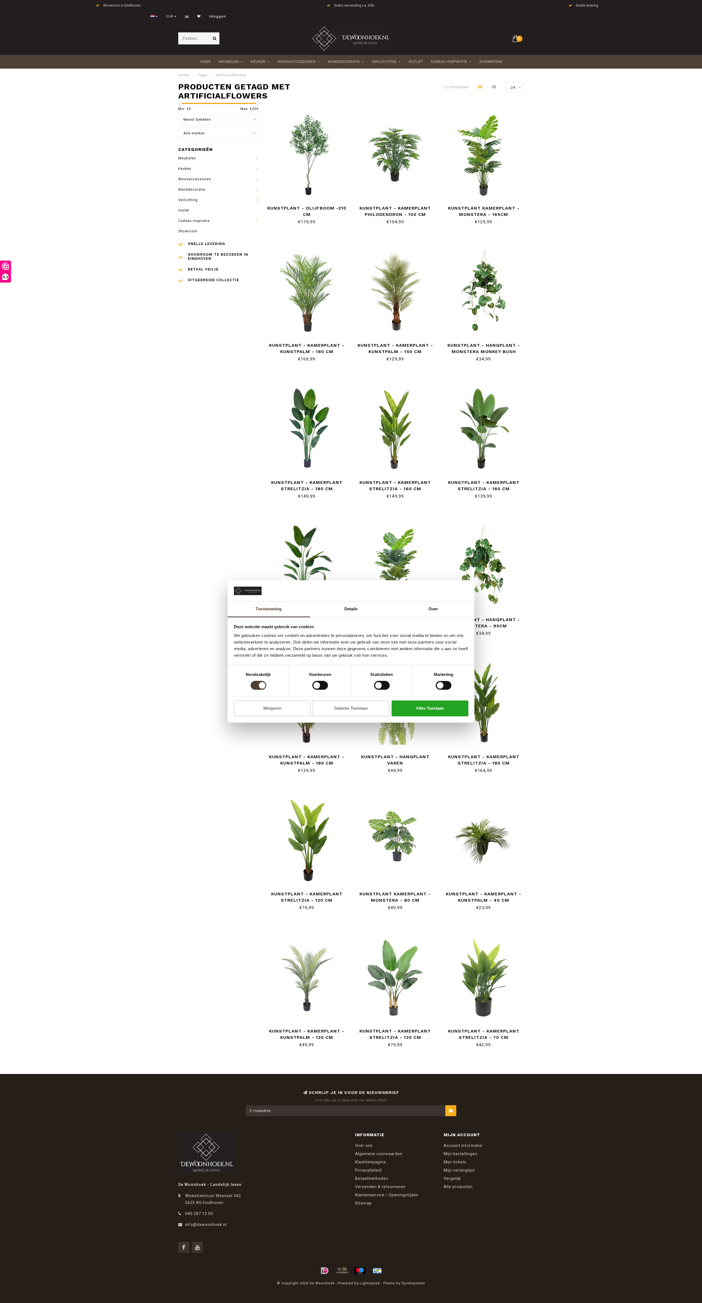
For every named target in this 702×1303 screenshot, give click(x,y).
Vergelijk (452, 1178)
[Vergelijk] (187, 16)
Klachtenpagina (370, 1162)
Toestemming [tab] (269, 609)
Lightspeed (370, 1283)
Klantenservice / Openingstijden (386, 1195)
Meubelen (229, 62)
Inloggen (217, 16)
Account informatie (463, 1145)
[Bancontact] (377, 1271)
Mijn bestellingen (460, 1154)
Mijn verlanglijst (459, 1170)
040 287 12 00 (199, 1213)
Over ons (364, 1145)
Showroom (490, 62)
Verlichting (384, 62)
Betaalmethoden (371, 1178)
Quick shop (309, 206)
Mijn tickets (455, 1162)
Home (205, 62)
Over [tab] (433, 609)
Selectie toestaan (351, 708)
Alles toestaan (430, 708)
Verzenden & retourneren (380, 1186)
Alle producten (458, 1186)
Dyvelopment (413, 1283)
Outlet (416, 62)
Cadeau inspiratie (449, 62)
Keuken (258, 62)
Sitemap (363, 1203)
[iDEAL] (325, 1271)
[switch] (320, 685)
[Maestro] (360, 1271)
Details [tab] (351, 609)
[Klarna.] (342, 1271)
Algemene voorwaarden (379, 1154)
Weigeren (272, 708)
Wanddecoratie (344, 62)
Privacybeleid (368, 1170)
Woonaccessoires (297, 62)
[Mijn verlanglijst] (199, 16)
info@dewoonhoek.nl (206, 1224)
